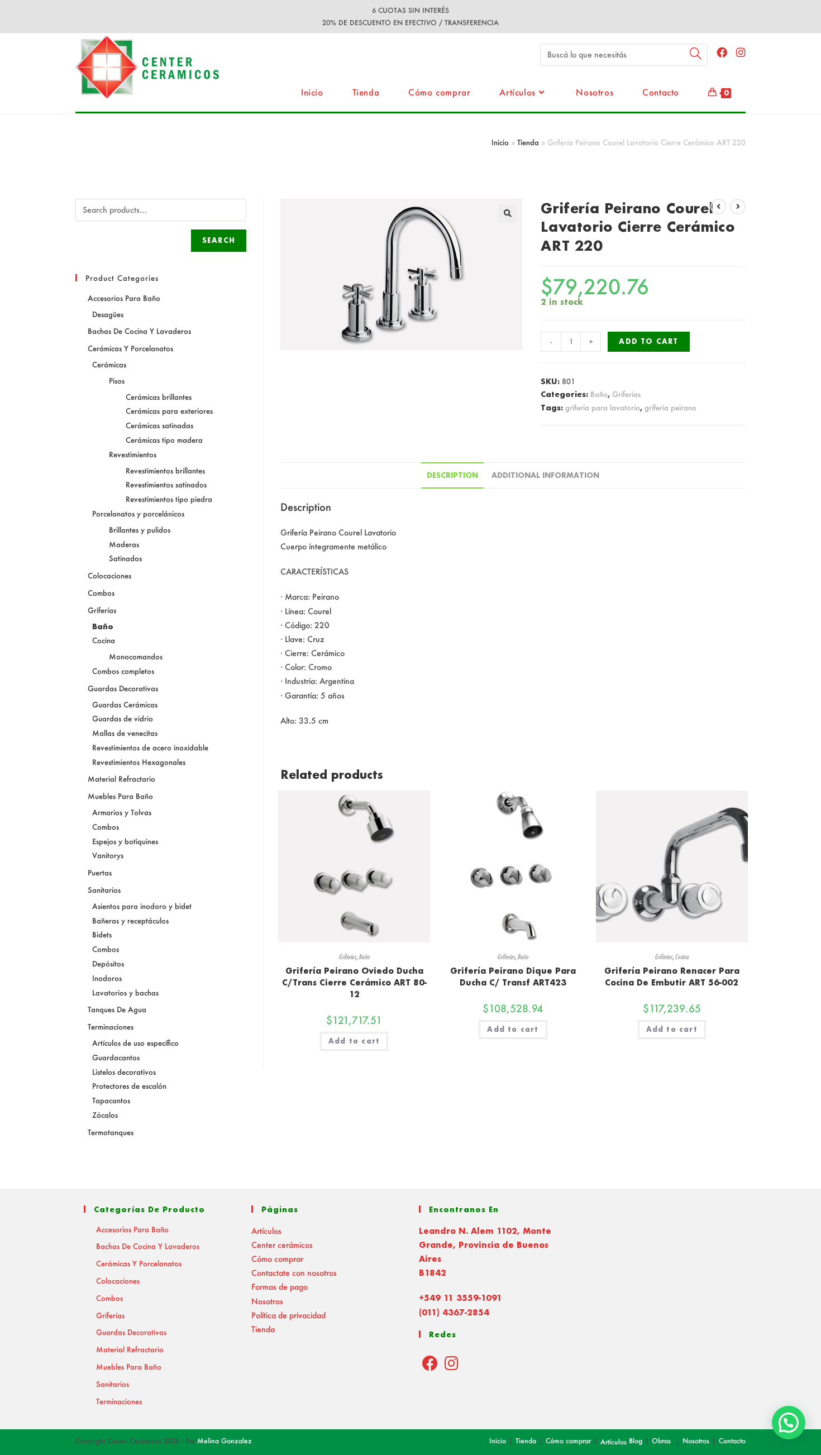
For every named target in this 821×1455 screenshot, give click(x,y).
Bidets (102, 934)
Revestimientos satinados (166, 484)
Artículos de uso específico (135, 1042)
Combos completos (123, 671)
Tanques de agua (117, 1009)
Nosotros (267, 1301)
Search (218, 240)
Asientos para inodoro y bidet (142, 906)
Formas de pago (279, 1286)
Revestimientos (132, 454)
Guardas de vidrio (122, 718)
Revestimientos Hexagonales (138, 762)
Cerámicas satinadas (159, 425)
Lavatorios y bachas (125, 992)
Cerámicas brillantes (159, 396)
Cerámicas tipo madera (164, 439)
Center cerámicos (282, 1244)
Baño (599, 394)
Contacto (732, 1441)
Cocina (682, 957)
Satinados (125, 558)
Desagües (107, 314)
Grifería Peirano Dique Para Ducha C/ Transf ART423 (513, 976)
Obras (661, 1441)
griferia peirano (670, 407)
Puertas (100, 872)
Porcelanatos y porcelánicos (138, 513)
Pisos (117, 380)
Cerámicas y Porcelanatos (130, 348)
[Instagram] (452, 1363)
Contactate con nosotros (294, 1272)
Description (452, 475)
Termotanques (110, 1132)
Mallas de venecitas (124, 733)
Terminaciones (110, 1026)
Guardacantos (116, 1057)
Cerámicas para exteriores (169, 410)
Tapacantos (111, 1100)
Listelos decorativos (124, 1071)
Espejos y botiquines (125, 841)
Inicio (500, 142)
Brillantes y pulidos (139, 529)
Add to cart (648, 341)
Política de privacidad (288, 1315)
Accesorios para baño (124, 298)
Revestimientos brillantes (165, 470)
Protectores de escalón (129, 1085)
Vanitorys (107, 855)
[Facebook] (430, 1363)
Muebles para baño (120, 796)
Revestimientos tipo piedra (169, 499)
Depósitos (108, 963)
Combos (101, 592)
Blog (635, 1441)
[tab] (452, 475)
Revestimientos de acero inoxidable (150, 747)
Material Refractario (121, 778)
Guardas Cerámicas (124, 704)
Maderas (124, 544)
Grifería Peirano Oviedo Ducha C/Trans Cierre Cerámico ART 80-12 (354, 982)
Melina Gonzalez (224, 1441)
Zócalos (105, 1114)
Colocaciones (109, 575)
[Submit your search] (696, 53)
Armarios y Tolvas (121, 812)
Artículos (266, 1231)
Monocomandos (136, 656)
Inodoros (107, 978)
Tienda (528, 142)
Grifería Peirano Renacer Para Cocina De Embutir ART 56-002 (671, 976)
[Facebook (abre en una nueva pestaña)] (722, 52)
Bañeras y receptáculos (130, 920)
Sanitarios (104, 889)
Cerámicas (109, 364)
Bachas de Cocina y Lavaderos (139, 331)
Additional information (545, 475)
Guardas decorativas (123, 688)
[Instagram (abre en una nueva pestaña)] (741, 52)
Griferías (626, 394)
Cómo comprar (277, 1258)
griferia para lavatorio (602, 407)
